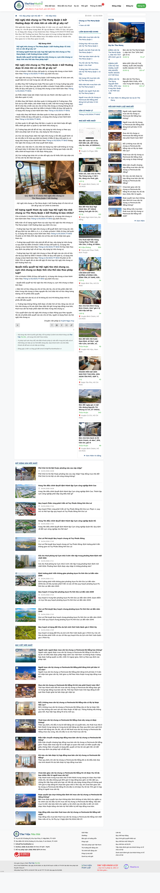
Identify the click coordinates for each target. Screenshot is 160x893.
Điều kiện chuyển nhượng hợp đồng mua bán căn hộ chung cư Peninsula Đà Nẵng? (69, 739)
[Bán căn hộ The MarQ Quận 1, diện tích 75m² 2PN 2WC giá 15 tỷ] (115, 55)
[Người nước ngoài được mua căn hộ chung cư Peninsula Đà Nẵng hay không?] (115, 114)
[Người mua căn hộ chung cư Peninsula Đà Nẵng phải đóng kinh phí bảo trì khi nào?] (115, 125)
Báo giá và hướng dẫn (89, 838)
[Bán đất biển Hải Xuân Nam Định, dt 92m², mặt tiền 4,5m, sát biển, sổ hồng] (90, 336)
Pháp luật (85, 841)
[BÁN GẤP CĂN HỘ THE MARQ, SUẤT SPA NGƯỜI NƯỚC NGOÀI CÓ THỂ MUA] (115, 69)
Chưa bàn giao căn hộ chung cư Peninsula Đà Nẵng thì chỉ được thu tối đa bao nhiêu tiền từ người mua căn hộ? (68, 774)
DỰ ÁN (111, 19)
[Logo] (19, 6)
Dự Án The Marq (115, 45)
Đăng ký (129, 6)
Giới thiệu (85, 832)
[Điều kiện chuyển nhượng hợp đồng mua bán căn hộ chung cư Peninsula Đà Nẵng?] (115, 168)
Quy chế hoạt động (122, 835)
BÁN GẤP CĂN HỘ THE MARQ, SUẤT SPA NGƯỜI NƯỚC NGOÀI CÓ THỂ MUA (133, 65)
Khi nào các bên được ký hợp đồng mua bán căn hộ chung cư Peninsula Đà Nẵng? (69, 756)
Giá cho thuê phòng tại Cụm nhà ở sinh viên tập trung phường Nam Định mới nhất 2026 (70, 557)
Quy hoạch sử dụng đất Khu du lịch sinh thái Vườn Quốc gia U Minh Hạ (67, 627)
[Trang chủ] (16, 16)
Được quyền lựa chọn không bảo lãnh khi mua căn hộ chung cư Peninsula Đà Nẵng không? (70, 796)
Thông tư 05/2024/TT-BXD (33, 74)
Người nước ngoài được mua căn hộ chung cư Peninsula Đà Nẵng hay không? (70, 650)
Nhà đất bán (50, 6)
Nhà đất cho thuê (65, 6)
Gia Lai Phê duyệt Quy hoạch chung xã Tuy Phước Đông (61, 538)
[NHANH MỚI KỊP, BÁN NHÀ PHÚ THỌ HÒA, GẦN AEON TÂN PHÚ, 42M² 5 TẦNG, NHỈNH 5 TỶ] (90, 369)
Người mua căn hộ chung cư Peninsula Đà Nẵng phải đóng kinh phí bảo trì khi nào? (69, 668)
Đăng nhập (116, 6)
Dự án (76, 6)
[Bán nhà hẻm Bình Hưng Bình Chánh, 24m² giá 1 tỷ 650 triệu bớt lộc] (90, 303)
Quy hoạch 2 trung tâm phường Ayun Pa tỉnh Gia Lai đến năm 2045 (66, 592)
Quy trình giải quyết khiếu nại (126, 838)
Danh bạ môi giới (87, 856)
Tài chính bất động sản (89, 850)
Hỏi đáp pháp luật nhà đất (29, 16)
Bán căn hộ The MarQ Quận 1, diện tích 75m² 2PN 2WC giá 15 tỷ (134, 52)
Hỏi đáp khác (51, 16)
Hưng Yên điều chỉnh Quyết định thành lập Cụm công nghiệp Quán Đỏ (67, 521)
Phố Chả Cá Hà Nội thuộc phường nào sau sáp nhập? (60, 468)
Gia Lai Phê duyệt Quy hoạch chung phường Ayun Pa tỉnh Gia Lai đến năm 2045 (69, 610)
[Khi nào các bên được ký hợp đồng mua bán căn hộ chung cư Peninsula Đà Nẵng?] (115, 179)
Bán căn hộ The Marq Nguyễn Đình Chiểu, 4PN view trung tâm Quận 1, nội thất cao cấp (133, 81)
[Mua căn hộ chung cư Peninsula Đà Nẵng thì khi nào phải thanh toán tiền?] (115, 136)
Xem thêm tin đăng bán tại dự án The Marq (125, 99)
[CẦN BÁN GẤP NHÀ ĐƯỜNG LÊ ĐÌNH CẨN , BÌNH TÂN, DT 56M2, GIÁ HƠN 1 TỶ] (90, 270)
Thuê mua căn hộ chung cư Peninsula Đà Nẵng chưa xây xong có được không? (67, 721)
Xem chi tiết (85, 25)
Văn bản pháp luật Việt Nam (91, 845)
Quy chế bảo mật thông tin (125, 841)
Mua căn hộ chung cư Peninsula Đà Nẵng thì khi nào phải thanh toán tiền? (69, 685)
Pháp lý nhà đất (87, 853)
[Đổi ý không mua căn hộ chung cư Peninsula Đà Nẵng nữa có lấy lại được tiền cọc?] (115, 146)
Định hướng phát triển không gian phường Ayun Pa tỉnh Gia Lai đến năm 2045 (68, 574)
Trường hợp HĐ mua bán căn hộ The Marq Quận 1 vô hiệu (89, 71)
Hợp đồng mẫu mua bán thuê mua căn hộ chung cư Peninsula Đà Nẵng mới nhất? (69, 813)
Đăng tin (141, 6)
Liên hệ (118, 832)
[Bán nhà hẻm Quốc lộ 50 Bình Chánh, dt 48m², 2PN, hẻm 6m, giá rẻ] (90, 436)
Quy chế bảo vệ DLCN (123, 844)
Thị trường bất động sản (90, 847)
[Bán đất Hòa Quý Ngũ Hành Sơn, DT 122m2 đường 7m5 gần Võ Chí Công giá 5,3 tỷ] (90, 204)
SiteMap (84, 835)
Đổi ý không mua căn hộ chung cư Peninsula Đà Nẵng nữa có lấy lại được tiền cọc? (68, 703)
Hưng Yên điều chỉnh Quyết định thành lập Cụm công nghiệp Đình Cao (67, 485)
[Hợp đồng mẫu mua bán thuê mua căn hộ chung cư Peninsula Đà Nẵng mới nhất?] (115, 212)
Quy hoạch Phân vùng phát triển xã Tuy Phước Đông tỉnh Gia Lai (65, 503)
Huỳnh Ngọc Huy (67, 321)
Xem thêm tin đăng (93, 456)
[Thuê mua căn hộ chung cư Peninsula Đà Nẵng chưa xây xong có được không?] (115, 157)
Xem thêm (141, 221)
